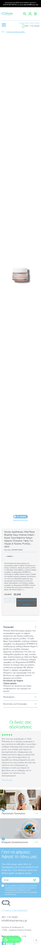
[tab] (20, 627)
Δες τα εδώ (20, 799)
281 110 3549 (32, 26)
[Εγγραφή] (34, 880)
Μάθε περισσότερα (20, 520)
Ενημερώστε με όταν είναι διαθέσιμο (26, 602)
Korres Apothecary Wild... (16, 32)
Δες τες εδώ (20, 828)
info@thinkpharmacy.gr (14, 920)
